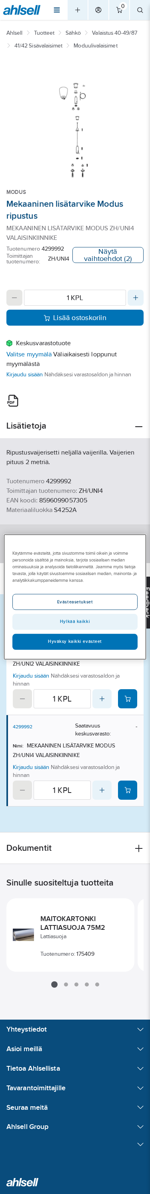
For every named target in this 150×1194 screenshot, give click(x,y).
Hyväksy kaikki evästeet (75, 641)
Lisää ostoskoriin (79, 318)
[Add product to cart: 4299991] (127, 698)
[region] (75, 597)
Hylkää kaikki (75, 621)
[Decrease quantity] (14, 298)
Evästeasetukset (75, 602)
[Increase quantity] (136, 298)
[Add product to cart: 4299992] (127, 790)
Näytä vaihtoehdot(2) (108, 255)
